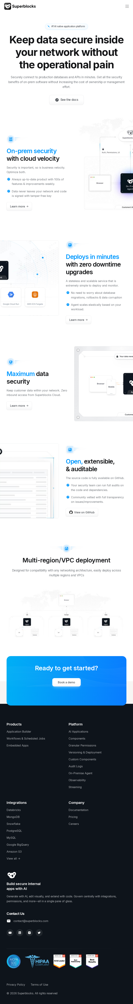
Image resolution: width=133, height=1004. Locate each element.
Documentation (78, 810)
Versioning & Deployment (85, 752)
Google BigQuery (18, 844)
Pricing (73, 817)
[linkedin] (19, 932)
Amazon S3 (14, 851)
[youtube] (10, 932)
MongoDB (13, 817)
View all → (13, 858)
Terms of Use (39, 984)
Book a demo (66, 682)
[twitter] (39, 932)
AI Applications (78, 731)
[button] (127, 6)
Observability (77, 780)
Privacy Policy (16, 984)
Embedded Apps (17, 745)
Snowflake (13, 824)
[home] (20, 6)
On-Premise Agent (80, 773)
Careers (74, 824)
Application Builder (19, 731)
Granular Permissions (82, 745)
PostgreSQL (14, 830)
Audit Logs (76, 766)
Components (77, 738)
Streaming (75, 787)
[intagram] (29, 932)
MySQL (11, 837)
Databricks (14, 810)
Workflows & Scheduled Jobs (26, 738)
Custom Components (82, 759)
